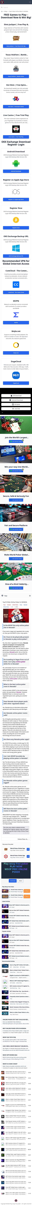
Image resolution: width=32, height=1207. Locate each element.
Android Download (16, 151)
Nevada (12, 652)
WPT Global (11, 907)
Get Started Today (16, 442)
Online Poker (16, 967)
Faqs (19, 988)
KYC (16, 928)
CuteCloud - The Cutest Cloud (16, 270)
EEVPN (16, 301)
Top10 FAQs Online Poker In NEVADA (18, 11)
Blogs (5, 11)
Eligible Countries (22, 977)
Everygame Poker (14, 977)
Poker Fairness (19, 1004)
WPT (11, 967)
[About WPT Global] (5, 906)
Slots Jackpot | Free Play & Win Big (16, 24)
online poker (20, 662)
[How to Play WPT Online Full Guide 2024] (5, 966)
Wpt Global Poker (19, 923)
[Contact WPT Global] (5, 916)
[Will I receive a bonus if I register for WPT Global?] (5, 987)
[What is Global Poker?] (5, 971)
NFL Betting (23, 993)
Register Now (16, 208)
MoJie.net (16, 331)
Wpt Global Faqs (13, 988)
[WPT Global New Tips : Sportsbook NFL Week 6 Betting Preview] (5, 992)
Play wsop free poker (15, 1203)
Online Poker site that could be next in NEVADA (22, 839)
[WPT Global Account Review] (5, 927)
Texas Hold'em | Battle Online (16, 54)
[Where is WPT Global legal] (5, 982)
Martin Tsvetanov (13, 1009)
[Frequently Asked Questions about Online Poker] (5, 997)
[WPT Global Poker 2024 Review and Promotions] (5, 922)
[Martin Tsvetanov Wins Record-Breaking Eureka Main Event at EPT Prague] (5, 1008)
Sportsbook (18, 993)
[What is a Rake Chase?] (5, 1013)
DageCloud (16, 361)
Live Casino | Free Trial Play (16, 115)
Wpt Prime (11, 923)
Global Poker (13, 972)
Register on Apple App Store (16, 180)
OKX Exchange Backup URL (16, 236)
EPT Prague (29, 1009)
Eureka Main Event (22, 1009)
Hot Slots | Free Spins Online (16, 85)
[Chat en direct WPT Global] (5, 911)
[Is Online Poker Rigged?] (5, 1003)
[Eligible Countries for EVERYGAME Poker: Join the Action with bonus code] (5, 976)
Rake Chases (15, 1014)
